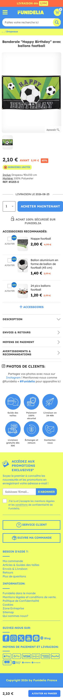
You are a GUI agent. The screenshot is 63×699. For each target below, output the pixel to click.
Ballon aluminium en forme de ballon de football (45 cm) (44, 263)
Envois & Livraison (15, 568)
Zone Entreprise (13, 608)
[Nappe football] (23, 244)
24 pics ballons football (41, 287)
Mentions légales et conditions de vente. (29, 597)
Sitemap (8, 612)
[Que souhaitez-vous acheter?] (5, 12)
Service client (34, 524)
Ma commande (13, 561)
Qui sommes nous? (15, 616)
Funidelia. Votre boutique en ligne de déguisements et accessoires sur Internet (31, 12)
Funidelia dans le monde (19, 593)
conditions (21, 504)
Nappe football (41, 238)
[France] (6, 638)
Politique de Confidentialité (21, 600)
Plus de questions (14, 576)
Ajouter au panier (44, 693)
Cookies (8, 604)
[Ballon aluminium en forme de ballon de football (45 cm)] (23, 265)
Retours (8, 572)
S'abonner (46, 491)
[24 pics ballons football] (23, 291)
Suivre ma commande (34, 537)
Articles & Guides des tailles (21, 565)
